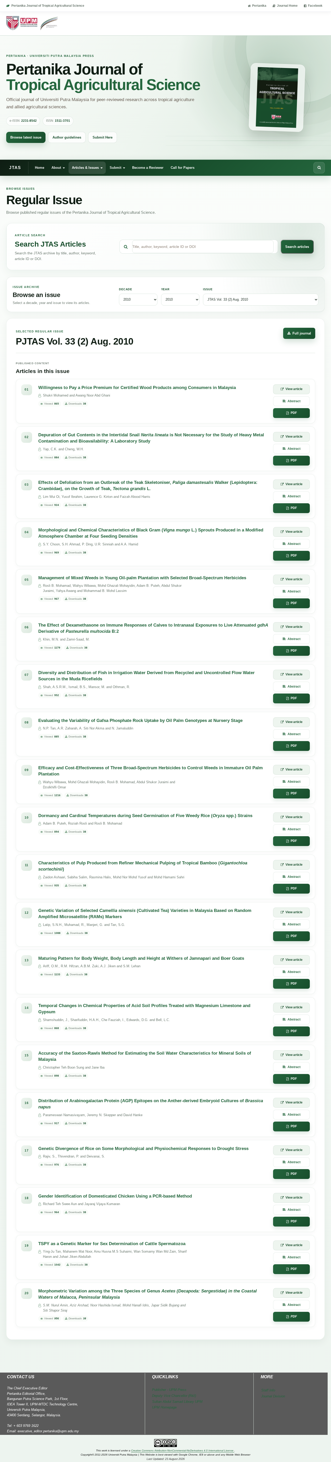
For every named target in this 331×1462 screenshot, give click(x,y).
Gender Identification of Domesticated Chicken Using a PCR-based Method (115, 1196)
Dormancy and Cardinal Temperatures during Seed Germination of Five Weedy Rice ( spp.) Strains (145, 815)
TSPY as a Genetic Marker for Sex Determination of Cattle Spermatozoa (111, 1243)
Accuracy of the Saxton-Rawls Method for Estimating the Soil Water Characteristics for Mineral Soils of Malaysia (144, 1056)
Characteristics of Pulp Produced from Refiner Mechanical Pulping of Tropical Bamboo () (142, 866)
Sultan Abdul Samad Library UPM (177, 1402)
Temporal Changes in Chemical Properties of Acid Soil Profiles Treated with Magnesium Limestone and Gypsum (144, 1009)
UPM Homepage (164, 1407)
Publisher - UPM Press (169, 1390)
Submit (115, 167)
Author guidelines (66, 137)
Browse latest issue (25, 137)
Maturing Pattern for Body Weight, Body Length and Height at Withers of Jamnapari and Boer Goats (141, 958)
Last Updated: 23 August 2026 (166, 1458)
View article (294, 389)
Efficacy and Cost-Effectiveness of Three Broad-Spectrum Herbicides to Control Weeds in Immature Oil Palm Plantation (150, 771)
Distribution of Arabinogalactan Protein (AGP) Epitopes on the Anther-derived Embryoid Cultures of (150, 1104)
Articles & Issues (85, 167)
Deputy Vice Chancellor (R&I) (174, 1396)
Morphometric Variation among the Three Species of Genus (147, 1294)
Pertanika (259, 5)
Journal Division (273, 1396)
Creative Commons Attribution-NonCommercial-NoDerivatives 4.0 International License (182, 1450)
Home (39, 167)
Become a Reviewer (147, 167)
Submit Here (102, 137)
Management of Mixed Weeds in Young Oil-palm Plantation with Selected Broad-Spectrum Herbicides (142, 577)
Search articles (297, 247)
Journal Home (287, 5)
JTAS (15, 167)
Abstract (294, 401)
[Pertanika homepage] (32, 23)
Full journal (301, 333)
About (56, 167)
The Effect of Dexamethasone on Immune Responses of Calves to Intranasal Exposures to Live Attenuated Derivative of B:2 (153, 628)
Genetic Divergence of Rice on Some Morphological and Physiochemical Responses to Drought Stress (143, 1148)
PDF (294, 413)
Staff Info (268, 1390)
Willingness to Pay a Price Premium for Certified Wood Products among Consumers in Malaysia (137, 387)
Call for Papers (182, 167)
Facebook (315, 5)
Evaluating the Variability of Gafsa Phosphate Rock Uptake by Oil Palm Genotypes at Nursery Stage (140, 720)
